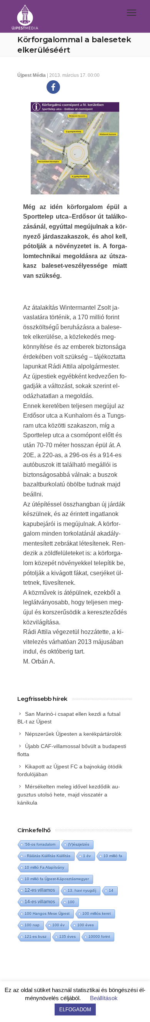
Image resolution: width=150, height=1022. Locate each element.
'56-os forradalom (40, 844)
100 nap (32, 925)
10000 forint (99, 936)
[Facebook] (53, 87)
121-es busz (36, 936)
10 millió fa (112, 856)
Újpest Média (31, 75)
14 (111, 890)
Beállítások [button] (104, 998)
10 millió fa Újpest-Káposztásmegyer (57, 879)
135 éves (67, 936)
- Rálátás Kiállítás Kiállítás (47, 856)
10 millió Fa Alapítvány (44, 867)
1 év (87, 856)
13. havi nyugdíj (82, 890)
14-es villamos (40, 901)
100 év (58, 925)
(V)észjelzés (78, 844)
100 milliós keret (96, 913)
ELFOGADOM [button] (75, 1009)
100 (71, 902)
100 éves (85, 925)
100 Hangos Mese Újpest (47, 913)
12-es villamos (40, 890)
